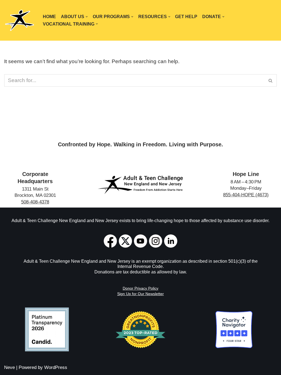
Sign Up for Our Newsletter (140, 294)
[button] (87, 17)
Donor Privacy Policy (140, 288)
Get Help (186, 16)
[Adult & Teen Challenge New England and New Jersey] (19, 20)
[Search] (271, 80)
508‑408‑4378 (35, 202)
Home (49, 16)
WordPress (55, 367)
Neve (9, 367)
